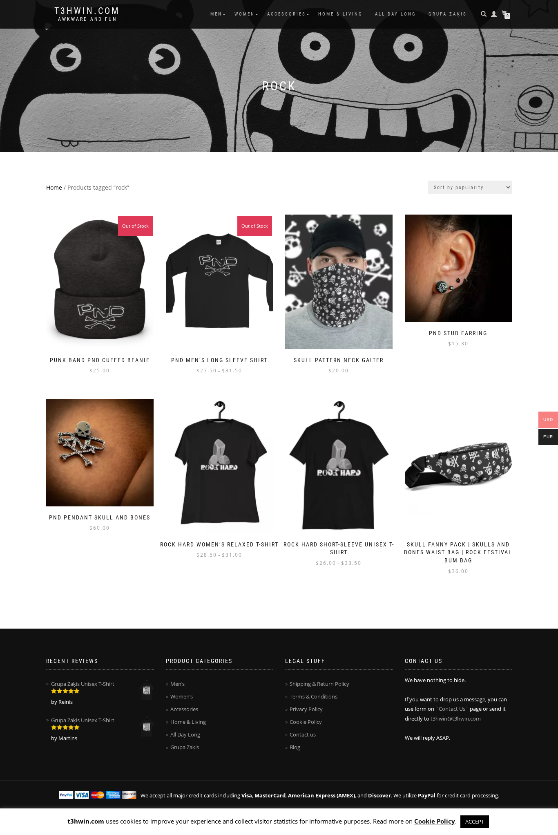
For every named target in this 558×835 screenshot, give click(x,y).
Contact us (303, 734)
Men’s (177, 683)
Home (54, 187)
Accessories (286, 14)
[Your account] (494, 14)
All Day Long (395, 14)
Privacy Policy (306, 709)
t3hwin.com (87, 11)
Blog (295, 747)
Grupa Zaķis (448, 14)
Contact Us (452, 708)
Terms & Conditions (313, 696)
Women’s (181, 696)
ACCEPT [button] (474, 821)
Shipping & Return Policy (319, 683)
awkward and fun (87, 19)
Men (216, 14)
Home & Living (340, 14)
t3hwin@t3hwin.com (456, 718)
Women (244, 14)
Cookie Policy (306, 721)
